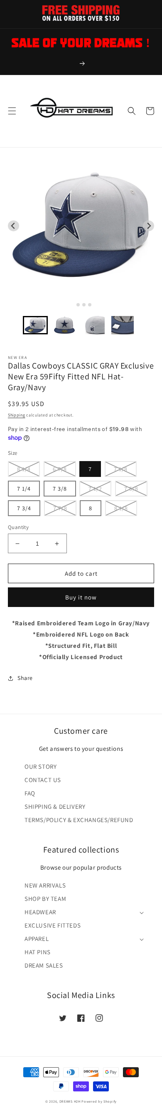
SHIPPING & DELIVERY (55, 806)
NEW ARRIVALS (45, 885)
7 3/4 (24, 508)
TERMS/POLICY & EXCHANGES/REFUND (79, 820)
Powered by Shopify (99, 1101)
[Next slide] (148, 225)
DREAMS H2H (70, 1101)
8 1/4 (24, 469)
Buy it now (81, 597)
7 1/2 (95, 488)
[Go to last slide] (13, 225)
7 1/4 (24, 488)
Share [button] (25, 678)
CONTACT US (43, 780)
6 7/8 (60, 469)
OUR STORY (40, 766)
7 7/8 (60, 508)
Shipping (16, 415)
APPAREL (37, 939)
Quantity (18, 527)
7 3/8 (60, 488)
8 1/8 (121, 508)
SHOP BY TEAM (45, 899)
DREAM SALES (44, 965)
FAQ (30, 793)
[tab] (72, 304)
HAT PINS (38, 952)
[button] (12, 111)
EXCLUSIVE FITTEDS (53, 925)
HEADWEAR (40, 912)
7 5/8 (131, 488)
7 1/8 (121, 469)
